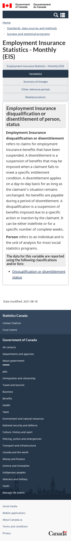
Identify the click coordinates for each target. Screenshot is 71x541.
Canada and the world (15, 452)
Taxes (6, 412)
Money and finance (14, 459)
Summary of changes (35, 81)
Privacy (7, 533)
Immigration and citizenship (19, 378)
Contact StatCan (12, 323)
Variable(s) (35, 73)
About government (13, 360)
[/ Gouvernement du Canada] (27, 6)
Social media (10, 506)
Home (7, 22)
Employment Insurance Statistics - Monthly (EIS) (35, 66)
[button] (35, 15)
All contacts (9, 347)
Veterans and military (15, 479)
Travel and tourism (13, 385)
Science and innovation (16, 465)
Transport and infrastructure (19, 445)
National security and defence (20, 425)
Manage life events (14, 492)
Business (8, 391)
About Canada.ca (12, 519)
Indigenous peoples (14, 472)
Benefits (7, 398)
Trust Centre (10, 329)
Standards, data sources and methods (32, 28)
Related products (35, 97)
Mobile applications (14, 513)
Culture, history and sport (17, 432)
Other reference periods (35, 89)
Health (6, 405)
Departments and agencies (18, 354)
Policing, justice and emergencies (22, 438)
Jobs (5, 371)
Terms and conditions (15, 526)
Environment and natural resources (23, 418)
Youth (6, 486)
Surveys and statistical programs (28, 34)
